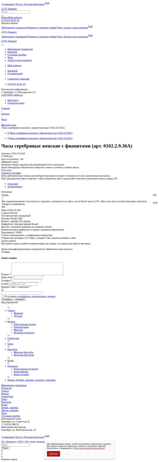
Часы (4, 413)
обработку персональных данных (38, 296)
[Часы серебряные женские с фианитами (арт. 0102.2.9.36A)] (40, 133)
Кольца (5, 393)
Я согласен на (30, 296)
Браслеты (6, 402)
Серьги (5, 391)
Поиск (5, 448)
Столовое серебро (10, 416)
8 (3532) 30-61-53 (10, 20)
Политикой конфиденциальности (89, 448)
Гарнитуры (7, 396)
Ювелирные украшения (13, 385)
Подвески (6, 388)
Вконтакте (12, 100)
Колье (4, 404)
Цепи (4, 399)
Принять (53, 454)
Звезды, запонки (10, 410)
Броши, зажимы (9, 407)
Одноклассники (15, 103)
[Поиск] (2, 15)
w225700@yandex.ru (12, 95)
